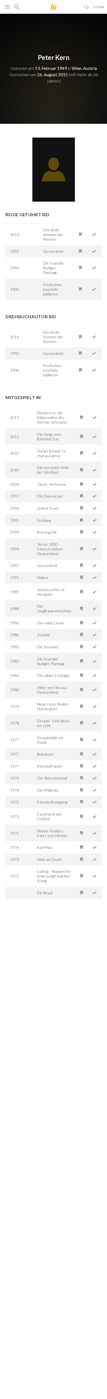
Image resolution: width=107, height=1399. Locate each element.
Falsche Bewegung (52, 802)
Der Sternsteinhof (52, 778)
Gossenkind (53, 251)
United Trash (48, 508)
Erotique (44, 520)
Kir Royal (44, 892)
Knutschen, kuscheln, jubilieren (52, 289)
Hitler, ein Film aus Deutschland (52, 690)
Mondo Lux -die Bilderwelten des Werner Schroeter (52, 417)
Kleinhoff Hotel (49, 766)
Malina (42, 577)
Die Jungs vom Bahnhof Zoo (49, 436)
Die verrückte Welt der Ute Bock (53, 469)
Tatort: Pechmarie (51, 484)
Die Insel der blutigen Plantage (53, 268)
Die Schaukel (47, 646)
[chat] (86, 7)
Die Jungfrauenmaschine (54, 608)
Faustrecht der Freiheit (49, 816)
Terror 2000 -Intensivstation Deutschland (50, 549)
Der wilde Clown (50, 623)
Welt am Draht (49, 859)
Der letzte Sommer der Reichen (53, 234)
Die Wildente (47, 790)
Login (98, 7)
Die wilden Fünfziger (53, 675)
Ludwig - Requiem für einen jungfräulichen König (54, 876)
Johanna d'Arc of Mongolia (50, 592)
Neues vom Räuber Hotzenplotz (53, 706)
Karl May (44, 847)
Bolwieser (45, 754)
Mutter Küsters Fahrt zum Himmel (52, 833)
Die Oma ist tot (50, 496)
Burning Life (47, 532)
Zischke (43, 634)
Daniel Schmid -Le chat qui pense (51, 453)
